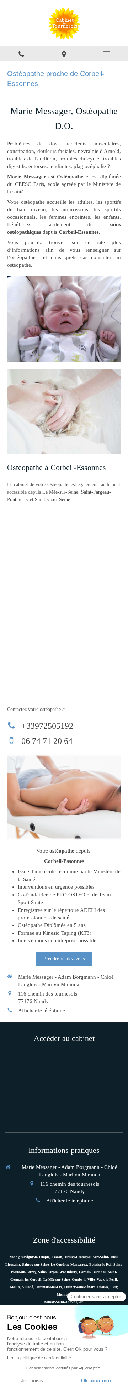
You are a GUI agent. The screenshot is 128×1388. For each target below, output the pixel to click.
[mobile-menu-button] (106, 54)
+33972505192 (47, 726)
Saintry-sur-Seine (52, 499)
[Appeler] (21, 53)
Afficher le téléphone (41, 1010)
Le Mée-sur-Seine (60, 492)
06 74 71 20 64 (47, 741)
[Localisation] (64, 53)
